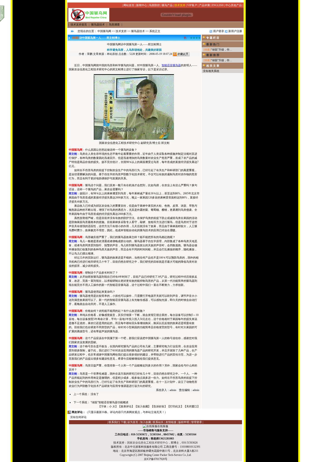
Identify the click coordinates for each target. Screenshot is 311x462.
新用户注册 (235, 31)
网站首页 (128, 5)
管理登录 (196, 422)
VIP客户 (192, 5)
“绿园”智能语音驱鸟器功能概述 (109, 402)
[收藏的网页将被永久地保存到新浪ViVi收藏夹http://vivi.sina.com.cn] (181, 54)
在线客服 (162, 426)
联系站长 (158, 422)
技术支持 (179, 5)
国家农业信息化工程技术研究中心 (147, 442)
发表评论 (126, 406)
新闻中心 (141, 5)
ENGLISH (218, 5)
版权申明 (183, 422)
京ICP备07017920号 (155, 459)
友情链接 (171, 422)
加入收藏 (142, 406)
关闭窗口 (191, 406)
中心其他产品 (233, 5)
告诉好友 (158, 406)
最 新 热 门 (212, 44)
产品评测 (204, 5)
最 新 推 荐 (212, 55)
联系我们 (114, 422)
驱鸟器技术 (138, 31)
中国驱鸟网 (104, 31)
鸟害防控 (154, 5)
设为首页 (132, 422)
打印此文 (175, 406)
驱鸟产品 (167, 5)
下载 (123, 422)
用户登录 (218, 31)
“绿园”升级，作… (221, 49)
